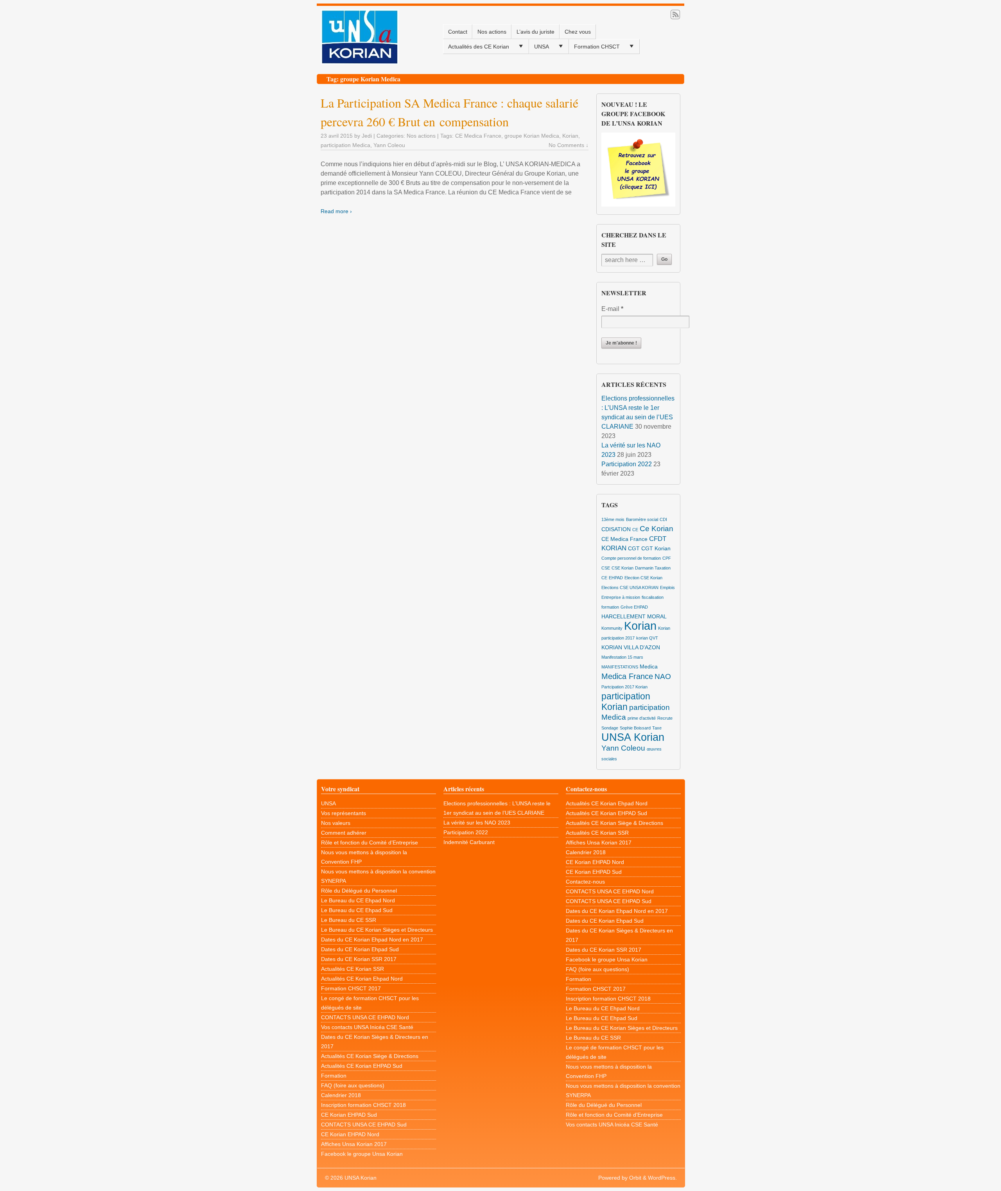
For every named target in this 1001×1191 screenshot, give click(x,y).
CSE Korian (622, 568)
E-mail (612, 308)
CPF (666, 558)
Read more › (336, 211)
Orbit (635, 1178)
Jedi (367, 136)
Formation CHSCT (597, 46)
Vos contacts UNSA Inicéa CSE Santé (367, 1027)
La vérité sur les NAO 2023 (476, 822)
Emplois (667, 587)
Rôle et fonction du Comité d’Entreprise (369, 842)
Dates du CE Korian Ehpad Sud (360, 949)
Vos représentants (343, 813)
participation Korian (625, 701)
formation (610, 607)
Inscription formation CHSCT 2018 (363, 1105)
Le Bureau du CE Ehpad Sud (357, 910)
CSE (605, 568)
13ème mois (612, 519)
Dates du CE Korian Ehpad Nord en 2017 (372, 939)
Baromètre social (642, 519)
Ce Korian (656, 529)
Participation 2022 (626, 464)
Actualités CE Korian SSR (352, 969)
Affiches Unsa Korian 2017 (354, 1144)
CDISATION (616, 529)
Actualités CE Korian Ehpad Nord (362, 978)
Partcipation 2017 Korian (624, 686)
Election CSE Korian (643, 577)
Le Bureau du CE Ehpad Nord (358, 900)
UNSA (541, 46)
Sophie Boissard (635, 728)
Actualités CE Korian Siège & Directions (369, 1056)
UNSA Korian (632, 737)
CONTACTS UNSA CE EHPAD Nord (365, 1017)
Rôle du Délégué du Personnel (359, 890)
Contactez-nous (585, 881)
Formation (333, 1075)
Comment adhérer (343, 833)
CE (635, 529)
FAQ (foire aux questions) (352, 1085)
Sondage (609, 728)
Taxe (657, 728)
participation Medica (345, 145)
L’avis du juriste (535, 32)
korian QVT (647, 638)
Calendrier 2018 (341, 1095)
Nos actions (491, 32)
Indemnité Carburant (469, 842)
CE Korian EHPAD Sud (349, 1115)
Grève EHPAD (634, 607)
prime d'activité (642, 718)
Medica (649, 666)
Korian (570, 136)
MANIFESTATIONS (619, 667)
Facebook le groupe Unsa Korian (362, 1154)
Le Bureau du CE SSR (348, 920)
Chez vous (578, 32)
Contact (457, 32)
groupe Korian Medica (531, 136)
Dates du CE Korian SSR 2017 (358, 959)
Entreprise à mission (620, 597)
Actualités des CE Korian (478, 46)
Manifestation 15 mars (622, 657)
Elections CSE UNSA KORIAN (629, 587)
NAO (663, 676)
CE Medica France (478, 136)
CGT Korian (656, 548)
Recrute (665, 718)
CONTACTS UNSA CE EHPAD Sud (364, 1124)
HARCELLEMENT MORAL (634, 616)
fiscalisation (653, 597)
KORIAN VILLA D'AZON (630, 647)
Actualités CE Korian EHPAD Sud (361, 1066)
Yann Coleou (389, 145)
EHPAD (616, 577)
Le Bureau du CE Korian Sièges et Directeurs (377, 930)
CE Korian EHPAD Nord (350, 1134)
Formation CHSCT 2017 (351, 988)
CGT (634, 548)
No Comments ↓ (568, 145)
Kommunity (611, 628)
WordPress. (662, 1178)
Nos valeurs (335, 823)
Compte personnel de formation (631, 558)
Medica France (627, 676)
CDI (663, 519)
